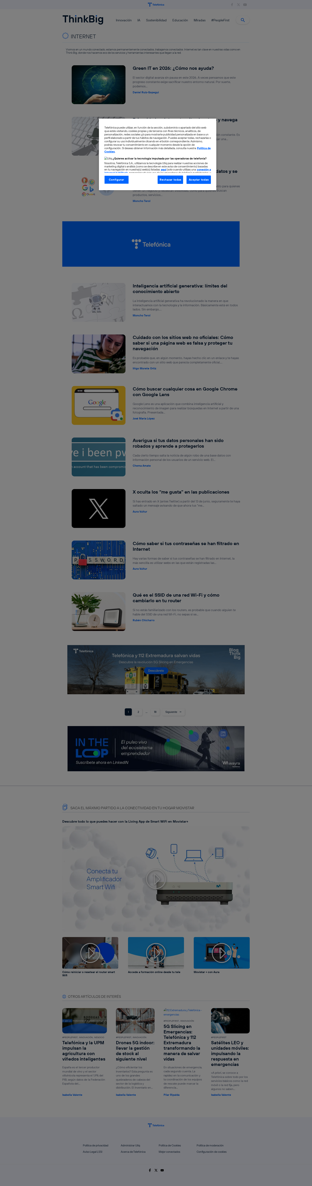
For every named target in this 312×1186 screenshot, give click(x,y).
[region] (157, 154)
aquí (163, 169)
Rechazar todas (170, 179)
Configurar (116, 179)
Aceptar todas (199, 179)
